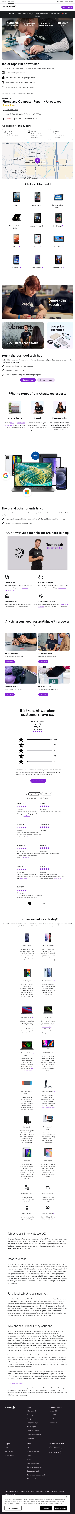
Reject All (46, 1508)
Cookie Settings (13, 1508)
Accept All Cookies (60, 1508)
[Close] (67, 1497)
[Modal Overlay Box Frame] (37, 757)
